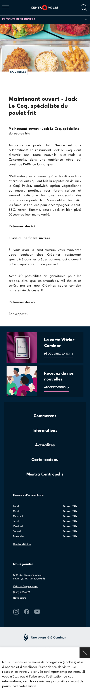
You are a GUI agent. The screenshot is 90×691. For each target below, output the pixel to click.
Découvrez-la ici (57, 354)
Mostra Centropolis (45, 474)
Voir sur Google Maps (25, 587)
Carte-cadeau (45, 460)
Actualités (45, 445)
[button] (44, 19)
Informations (45, 431)
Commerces (45, 416)
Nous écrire (19, 598)
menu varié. (41, 214)
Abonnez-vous (55, 387)
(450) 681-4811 (21, 592)
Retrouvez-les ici (22, 302)
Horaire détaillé (22, 544)
